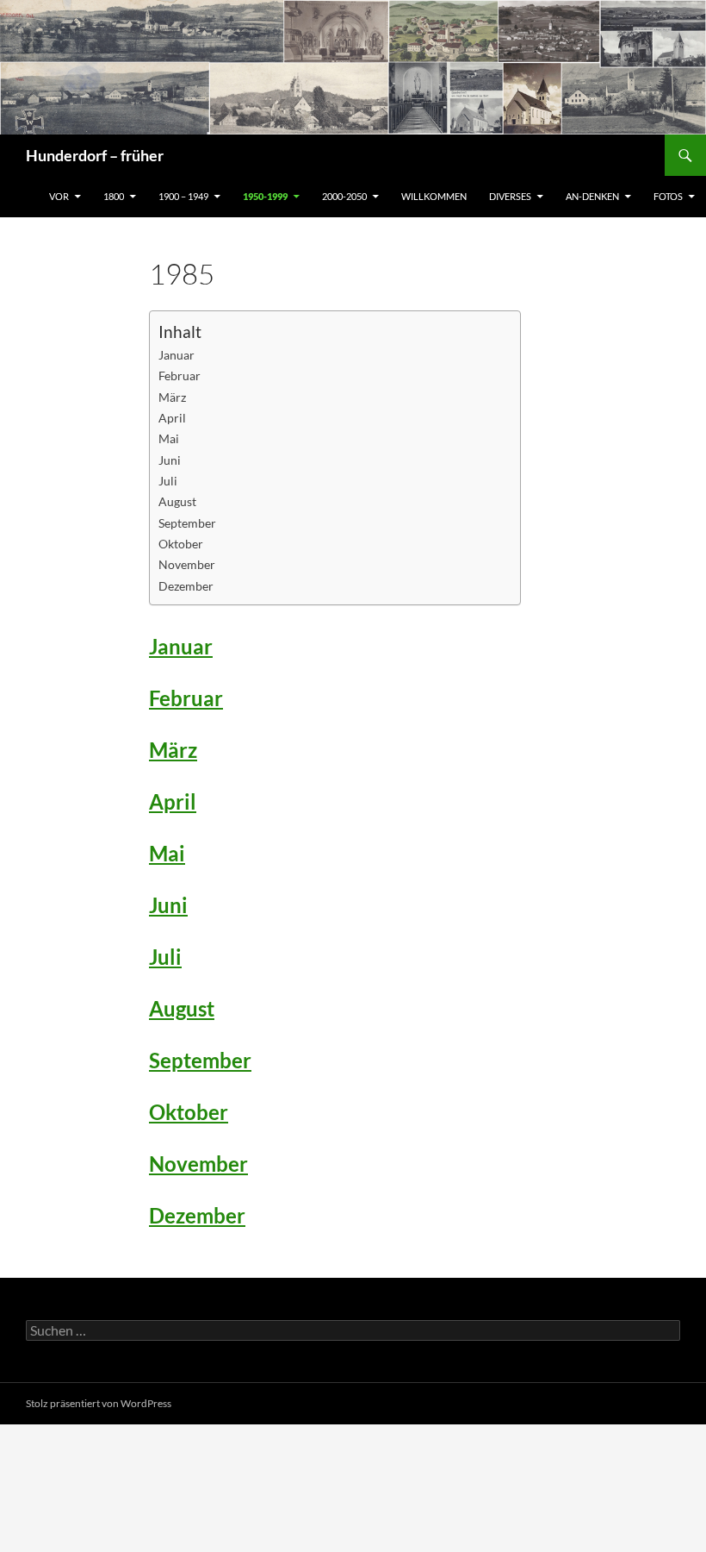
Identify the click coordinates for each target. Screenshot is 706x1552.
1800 (113, 196)
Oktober (180, 543)
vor (59, 196)
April (172, 417)
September (187, 523)
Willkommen (434, 196)
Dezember (186, 586)
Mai (168, 438)
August (177, 501)
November (186, 564)
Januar (176, 354)
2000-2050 (344, 196)
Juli (167, 480)
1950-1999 (265, 196)
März (172, 397)
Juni (169, 460)
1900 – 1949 (183, 196)
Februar (179, 375)
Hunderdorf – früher (95, 155)
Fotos (668, 196)
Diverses (510, 196)
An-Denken (592, 196)
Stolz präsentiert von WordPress (98, 1403)
